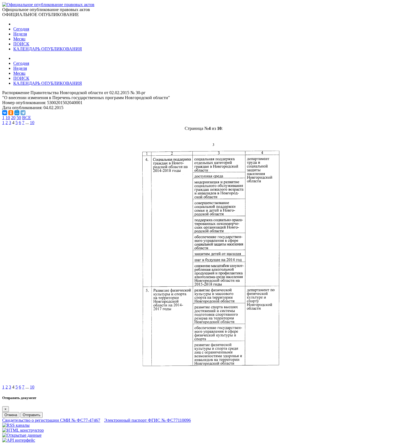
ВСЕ (26, 117)
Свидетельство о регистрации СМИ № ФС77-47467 (51, 420)
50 (19, 117)
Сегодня (21, 29)
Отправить (31, 415)
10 (8, 117)
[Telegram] (22, 112)
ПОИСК (21, 44)
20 (13, 117)
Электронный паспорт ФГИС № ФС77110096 (147, 420)
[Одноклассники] (10, 112)
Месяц (19, 39)
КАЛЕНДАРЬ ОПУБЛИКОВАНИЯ (47, 49)
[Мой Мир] (16, 112)
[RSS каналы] (16, 425)
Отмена (10, 415)
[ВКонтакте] (4, 112)
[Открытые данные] (22, 435)
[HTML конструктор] (23, 430)
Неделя (20, 34)
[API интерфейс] (18, 440)
